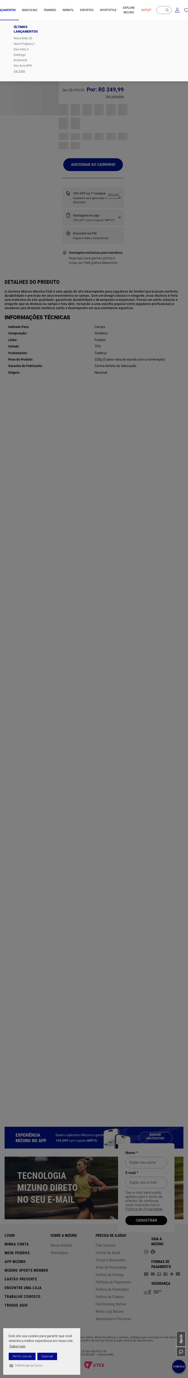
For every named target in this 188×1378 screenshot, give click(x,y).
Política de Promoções (112, 1289)
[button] (26, 1365)
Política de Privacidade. (144, 1209)
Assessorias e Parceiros (113, 1319)
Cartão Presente (21, 1279)
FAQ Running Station (111, 1304)
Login (10, 1235)
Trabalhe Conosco (23, 1296)
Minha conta (17, 1244)
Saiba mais (17, 1346)
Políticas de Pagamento (113, 1282)
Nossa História (61, 1245)
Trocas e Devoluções (111, 1260)
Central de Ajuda (108, 1253)
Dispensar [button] (47, 1356)
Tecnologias (59, 1253)
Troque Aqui (16, 1305)
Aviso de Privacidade (111, 1267)
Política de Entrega (110, 1275)
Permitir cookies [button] (22, 1356)
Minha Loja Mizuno (110, 1311)
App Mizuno (15, 1261)
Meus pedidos (17, 1253)
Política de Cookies (110, 1297)
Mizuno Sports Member (26, 1270)
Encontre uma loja (23, 1288)
